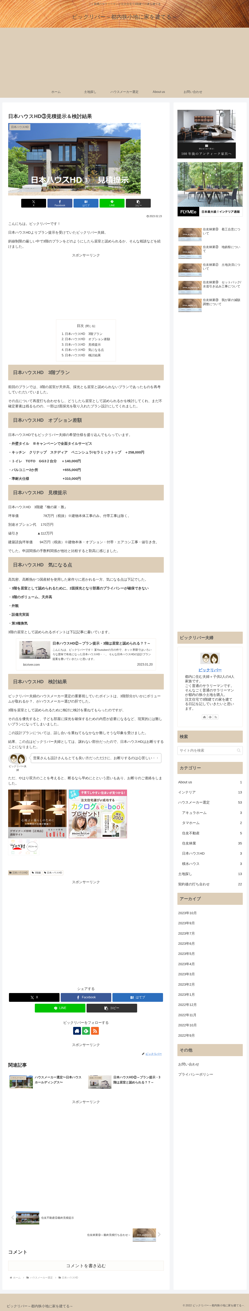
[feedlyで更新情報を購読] (86, 1031)
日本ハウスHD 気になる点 (84, 349)
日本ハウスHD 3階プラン (84, 333)
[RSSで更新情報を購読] (95, 1031)
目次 (80, 326)
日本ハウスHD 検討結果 (83, 355)
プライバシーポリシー (195, 1074)
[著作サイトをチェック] (77, 1031)
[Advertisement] (124, 57)
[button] (138, 203)
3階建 (38, 872)
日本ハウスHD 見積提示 (83, 344)
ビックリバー (210, 670)
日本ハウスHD (20, 872)
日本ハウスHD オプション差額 (87, 339)
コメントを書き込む (86, 1265)
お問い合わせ (188, 1064)
